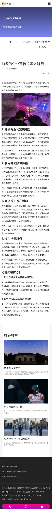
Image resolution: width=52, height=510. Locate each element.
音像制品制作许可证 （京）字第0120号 (17, 499)
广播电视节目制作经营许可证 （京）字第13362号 (21, 495)
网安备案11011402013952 (33, 491)
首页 (10, 41)
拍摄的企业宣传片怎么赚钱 (42, 44)
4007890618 (12, 466)
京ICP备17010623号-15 (11, 491)
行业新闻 (26, 41)
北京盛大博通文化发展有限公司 (29, 488)
